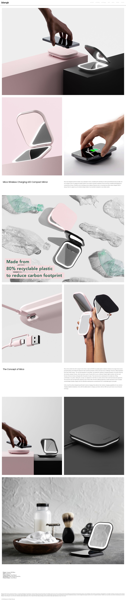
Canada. (64, 595)
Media (117, 2)
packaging (42, 595)
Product (92, 2)
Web (109, 2)
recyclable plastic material (101, 369)
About (113, 2)
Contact (122, 2)
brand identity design (48, 595)
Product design (37, 595)
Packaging (103, 2)
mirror (71, 183)
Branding (97, 2)
